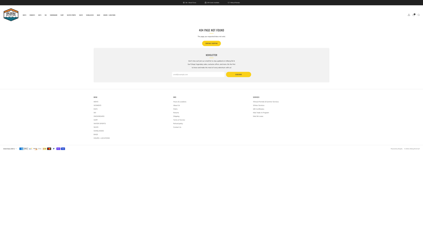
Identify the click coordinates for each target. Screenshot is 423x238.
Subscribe (238, 74)
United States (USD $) (9, 149)
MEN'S (24, 15)
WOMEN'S (32, 15)
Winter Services (258, 105)
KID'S (39, 15)
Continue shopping (211, 43)
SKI (46, 15)
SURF (62, 15)
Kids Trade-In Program (261, 113)
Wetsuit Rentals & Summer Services (266, 102)
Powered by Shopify (396, 149)
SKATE (81, 15)
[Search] (418, 15)
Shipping (176, 116)
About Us (176, 105)
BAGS (98, 15)
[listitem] (190, 2)
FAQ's (175, 109)
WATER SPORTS (71, 15)
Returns (176, 113)
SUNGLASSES (90, 15)
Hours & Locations (179, 102)
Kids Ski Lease (258, 116)
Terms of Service (179, 120)
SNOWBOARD (53, 15)
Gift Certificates (258, 109)
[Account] (409, 15)
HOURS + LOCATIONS (109, 15)
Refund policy (178, 124)
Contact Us (177, 127)
